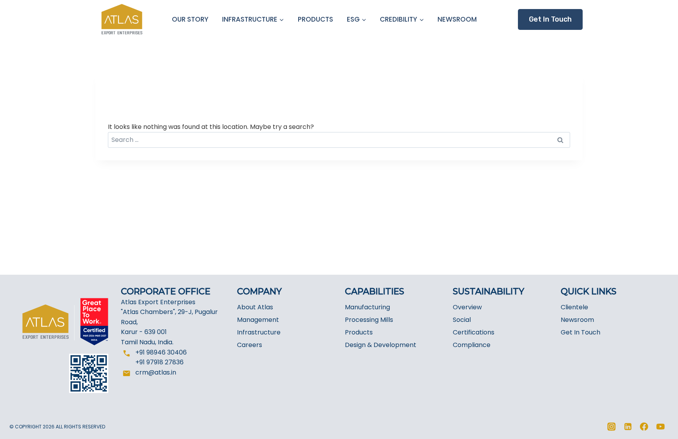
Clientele (574, 307)
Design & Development (380, 344)
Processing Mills (369, 319)
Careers (249, 344)
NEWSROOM (457, 19)
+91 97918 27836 (159, 362)
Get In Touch (580, 332)
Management (258, 319)
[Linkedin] (628, 427)
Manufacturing (367, 307)
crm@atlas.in (155, 372)
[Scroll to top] (657, 428)
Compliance (471, 344)
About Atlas (255, 307)
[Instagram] (611, 427)
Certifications (473, 332)
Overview (467, 307)
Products (359, 332)
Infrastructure (259, 332)
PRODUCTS (315, 19)
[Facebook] (644, 427)
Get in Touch (550, 19)
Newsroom (577, 319)
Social (462, 319)
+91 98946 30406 (161, 352)
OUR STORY (190, 19)
